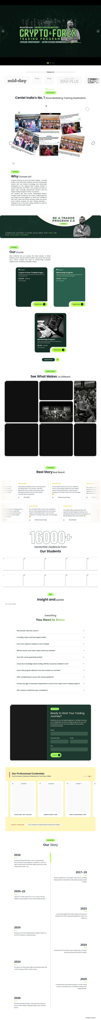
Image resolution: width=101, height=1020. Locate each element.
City (51, 746)
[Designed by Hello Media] (50, 90)
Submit (54, 755)
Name (52, 730)
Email (71, 738)
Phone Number (55, 738)
